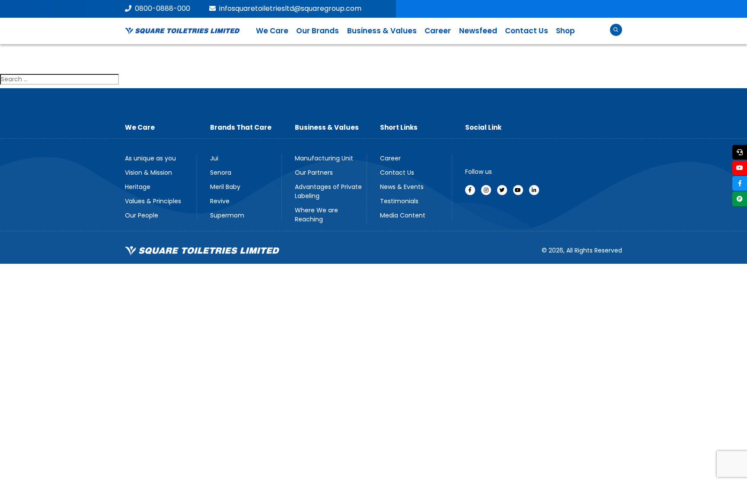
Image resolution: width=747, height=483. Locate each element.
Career (438, 30)
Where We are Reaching (316, 215)
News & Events (402, 186)
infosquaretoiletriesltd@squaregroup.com (290, 8)
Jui (214, 158)
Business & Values (382, 30)
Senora (220, 172)
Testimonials (399, 201)
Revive (220, 201)
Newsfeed (478, 30)
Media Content (402, 215)
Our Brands (317, 30)
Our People (141, 215)
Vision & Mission (148, 172)
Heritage (137, 186)
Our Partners (314, 172)
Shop (565, 30)
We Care (272, 30)
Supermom (227, 215)
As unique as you (150, 158)
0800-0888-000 (162, 8)
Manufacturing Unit (324, 158)
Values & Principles (153, 201)
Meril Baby (225, 186)
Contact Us (526, 30)
